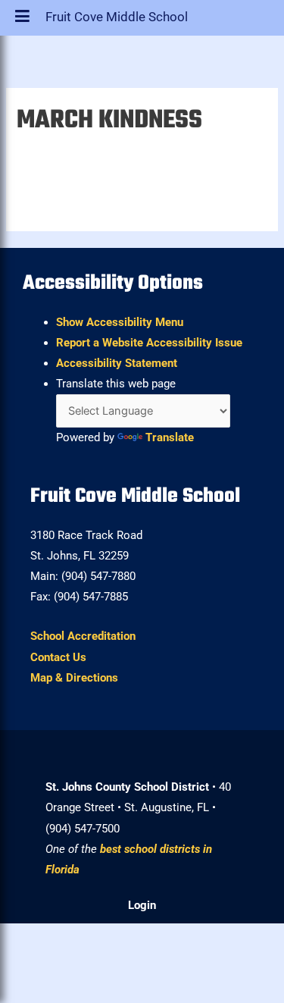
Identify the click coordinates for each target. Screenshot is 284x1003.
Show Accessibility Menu (119, 322)
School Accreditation (83, 636)
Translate (169, 437)
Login (142, 905)
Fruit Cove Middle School (116, 20)
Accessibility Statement (116, 363)
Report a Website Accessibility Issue (149, 342)
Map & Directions (74, 678)
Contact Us (58, 657)
